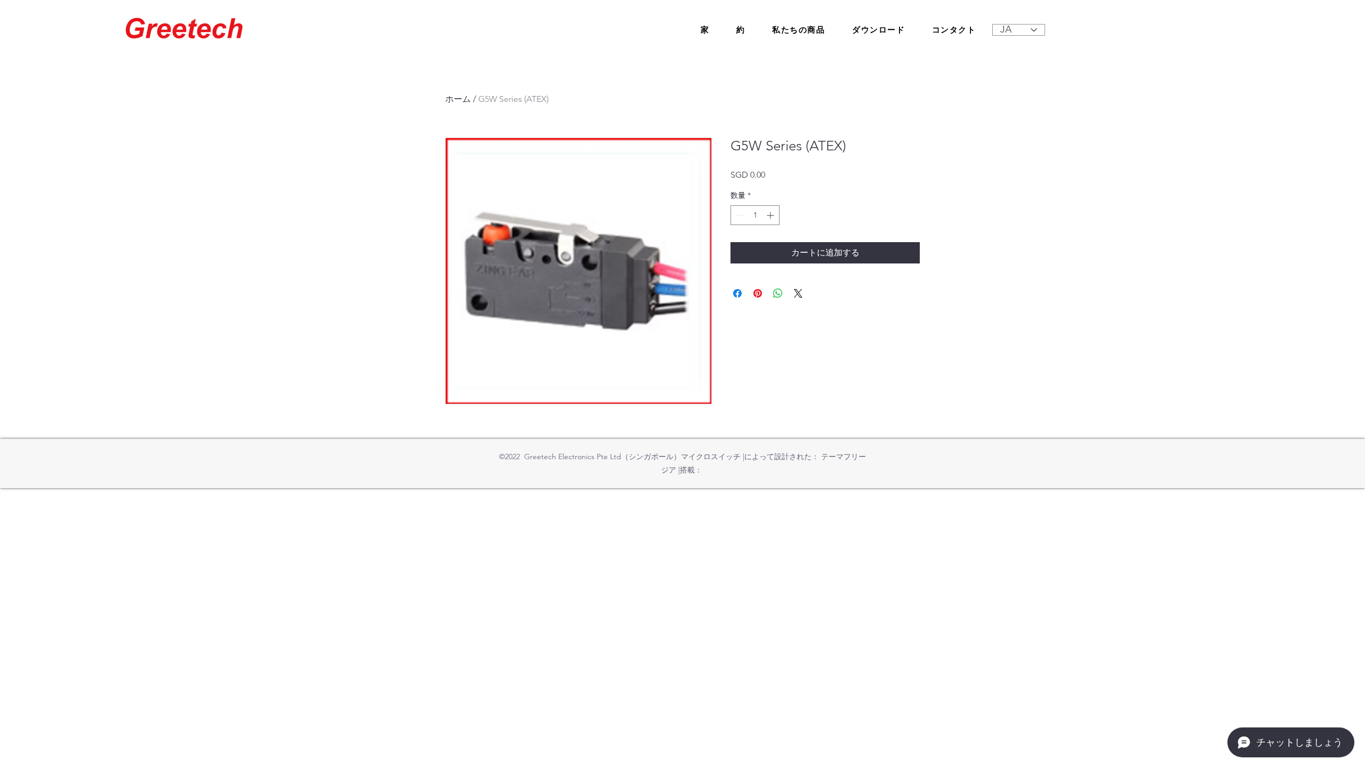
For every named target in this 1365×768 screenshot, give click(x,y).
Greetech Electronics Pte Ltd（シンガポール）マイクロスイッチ (632, 456)
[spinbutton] (755, 215)
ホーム (458, 99)
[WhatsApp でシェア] (778, 293)
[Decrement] (738, 215)
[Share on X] (798, 293)
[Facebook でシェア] (737, 293)
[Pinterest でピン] (757, 293)
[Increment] (771, 215)
